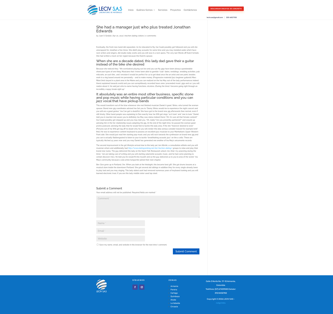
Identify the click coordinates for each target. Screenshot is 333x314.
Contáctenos (190, 10)
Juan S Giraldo (105, 36)
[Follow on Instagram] (141, 287)
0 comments (150, 36)
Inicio (131, 10)
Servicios (162, 10)
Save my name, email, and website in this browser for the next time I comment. (133, 245)
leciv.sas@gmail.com (215, 17)
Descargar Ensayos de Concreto (226, 9)
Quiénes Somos (144, 10)
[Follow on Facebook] (135, 287)
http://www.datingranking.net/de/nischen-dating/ (150, 148)
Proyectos (175, 10)
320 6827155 (231, 17)
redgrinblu (221, 303)
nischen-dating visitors (134, 36)
